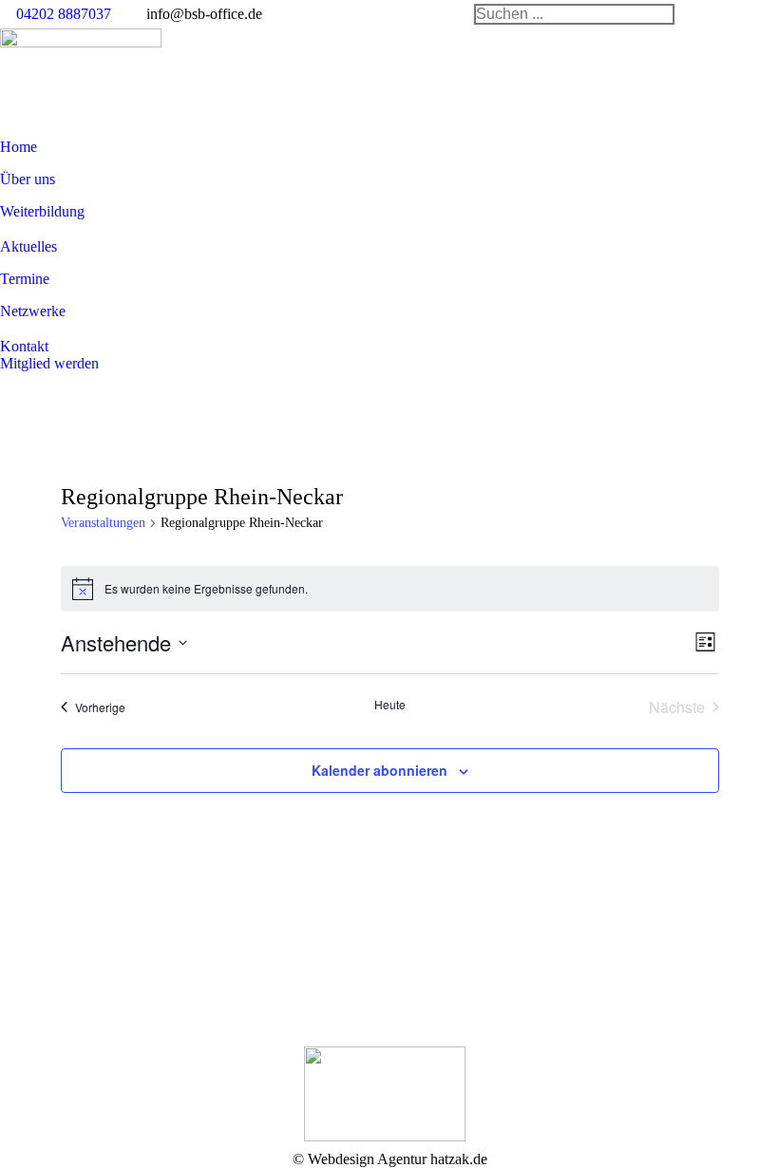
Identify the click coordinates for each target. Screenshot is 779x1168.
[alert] (390, 589)
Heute (390, 704)
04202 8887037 (63, 14)
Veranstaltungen (103, 523)
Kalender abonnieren (379, 770)
